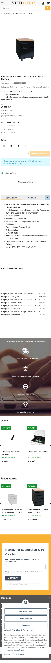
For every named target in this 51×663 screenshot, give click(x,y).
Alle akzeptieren (26, 611)
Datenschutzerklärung (15, 650)
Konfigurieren (26, 618)
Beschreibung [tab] (11, 198)
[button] (43, 3)
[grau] (4, 145)
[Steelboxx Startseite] (23, 3)
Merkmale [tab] (32, 198)
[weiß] (25, 145)
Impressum (8, 654)
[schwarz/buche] (11, 145)
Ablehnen (26, 625)
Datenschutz (20, 654)
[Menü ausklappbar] (2, 3)
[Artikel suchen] (47, 8)
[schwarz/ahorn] (18, 145)
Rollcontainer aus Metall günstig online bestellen (29, 87)
